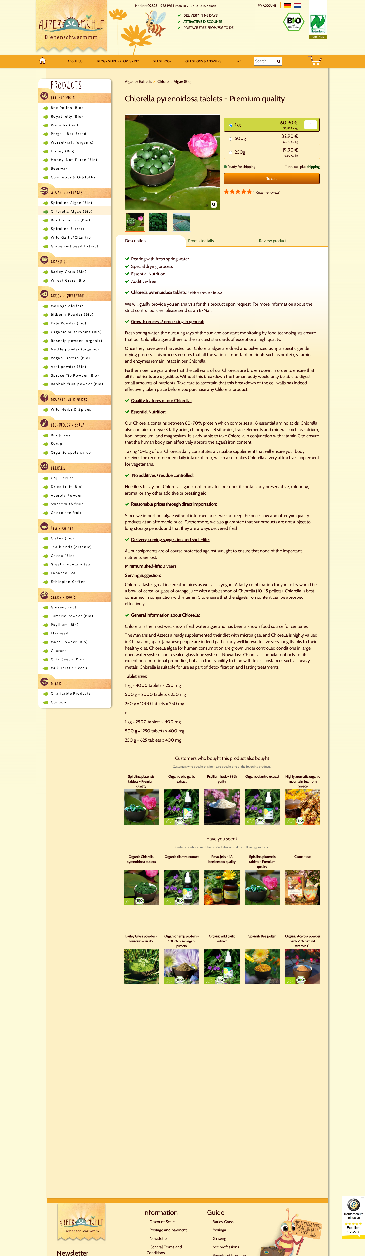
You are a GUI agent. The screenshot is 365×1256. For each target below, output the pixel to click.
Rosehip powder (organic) (77, 340)
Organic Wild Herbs (68, 399)
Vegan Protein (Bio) (70, 358)
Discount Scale (162, 1221)
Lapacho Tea (63, 573)
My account (267, 5)
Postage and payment (168, 1230)
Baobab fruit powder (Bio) (77, 384)
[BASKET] (315, 61)
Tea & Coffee (62, 528)
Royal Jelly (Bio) (67, 116)
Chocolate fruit (66, 512)
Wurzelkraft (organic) (72, 142)
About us (75, 61)
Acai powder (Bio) (69, 366)
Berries (57, 468)
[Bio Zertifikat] (294, 21)
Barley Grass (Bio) (69, 271)
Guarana (59, 650)
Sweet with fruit (67, 504)
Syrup (56, 443)
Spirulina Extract (68, 228)
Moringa (219, 1230)
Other (55, 683)
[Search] (279, 61)
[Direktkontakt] (289, 1238)
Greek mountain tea (70, 564)
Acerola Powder (66, 495)
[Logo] (71, 27)
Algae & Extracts (66, 192)
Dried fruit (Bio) (67, 486)
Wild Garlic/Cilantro (71, 237)
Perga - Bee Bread (69, 133)
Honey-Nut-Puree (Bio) (74, 159)
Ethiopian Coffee (68, 581)
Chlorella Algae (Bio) (72, 211)
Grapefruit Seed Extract (75, 246)
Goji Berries (62, 478)
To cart (271, 178)
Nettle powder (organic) (75, 349)
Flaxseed (60, 633)
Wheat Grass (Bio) (69, 280)
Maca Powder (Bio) (69, 642)
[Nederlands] (297, 5)
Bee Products (62, 97)
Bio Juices (61, 435)
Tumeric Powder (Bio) (72, 616)
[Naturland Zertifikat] (318, 25)
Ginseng (219, 1238)
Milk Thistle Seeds (69, 668)
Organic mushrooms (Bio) (76, 332)
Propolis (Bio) (65, 125)
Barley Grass (223, 1221)
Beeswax (59, 168)
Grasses (57, 261)
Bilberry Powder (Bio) (72, 314)
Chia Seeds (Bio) (67, 659)
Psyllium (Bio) (65, 624)
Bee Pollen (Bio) (67, 107)
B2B (238, 61)
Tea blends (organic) (71, 547)
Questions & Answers (203, 61)
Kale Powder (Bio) (69, 323)
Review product (273, 240)
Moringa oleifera (67, 306)
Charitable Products (71, 693)
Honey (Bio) (63, 151)
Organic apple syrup (71, 452)
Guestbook (162, 61)
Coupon (58, 702)
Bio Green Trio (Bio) (70, 220)
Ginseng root (64, 607)
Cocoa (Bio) (62, 555)
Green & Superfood (67, 296)
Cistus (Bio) (62, 538)
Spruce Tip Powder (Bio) (75, 375)
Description (135, 240)
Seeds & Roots (63, 597)
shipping (313, 166)
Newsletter (159, 1238)
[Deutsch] (287, 5)
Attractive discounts (202, 21)
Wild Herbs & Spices (71, 409)
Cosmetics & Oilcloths (73, 177)
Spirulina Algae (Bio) (71, 202)
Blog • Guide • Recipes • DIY (118, 61)
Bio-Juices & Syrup (67, 425)
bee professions (226, 1247)
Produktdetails (201, 240)
